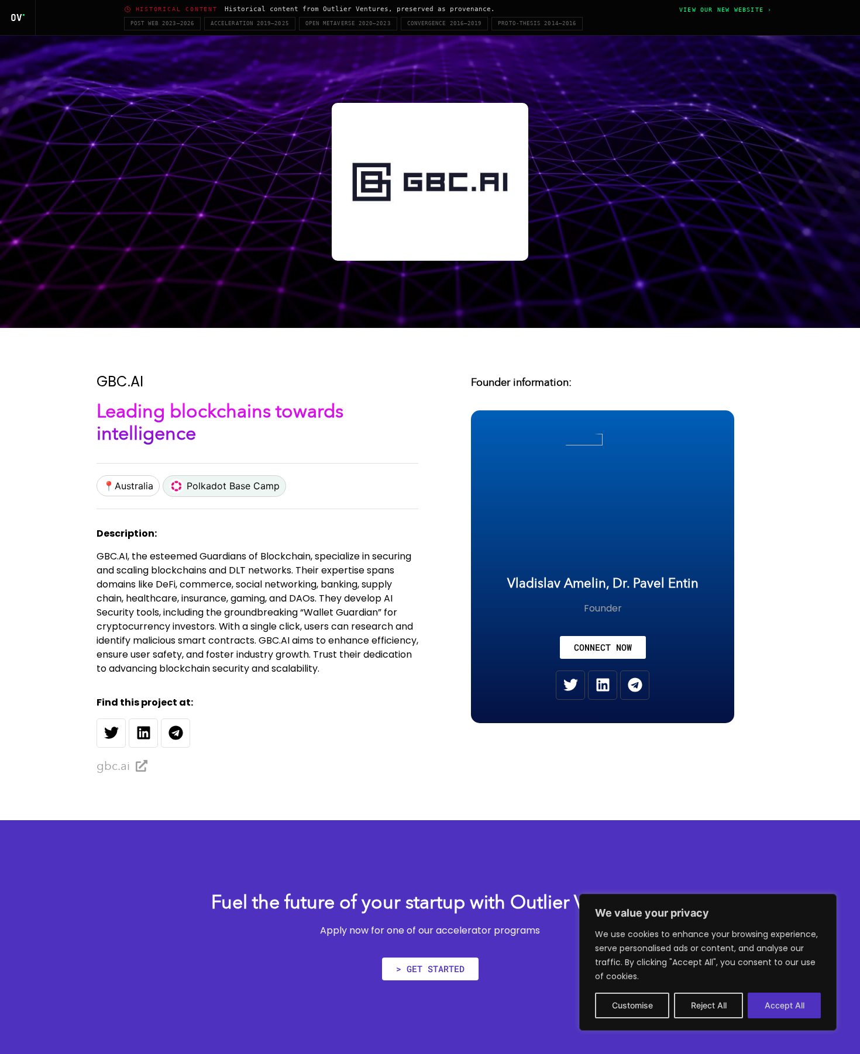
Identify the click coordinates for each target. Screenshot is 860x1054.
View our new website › (725, 9)
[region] (708, 962)
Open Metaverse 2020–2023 (348, 23)
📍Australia (128, 486)
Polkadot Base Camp (232, 486)
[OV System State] (18, 17)
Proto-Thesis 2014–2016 (537, 23)
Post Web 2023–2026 (162, 23)
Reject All (709, 1005)
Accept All (784, 1005)
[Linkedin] (143, 733)
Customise (632, 1005)
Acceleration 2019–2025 (250, 23)
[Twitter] (111, 733)
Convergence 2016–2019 (444, 23)
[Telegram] (175, 733)
